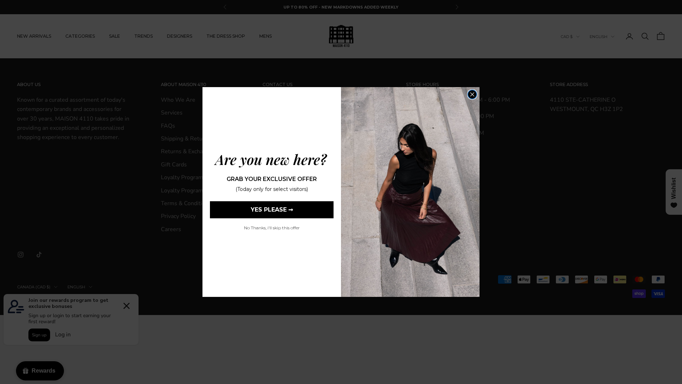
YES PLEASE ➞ (272, 209)
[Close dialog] (472, 94)
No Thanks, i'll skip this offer (272, 227)
